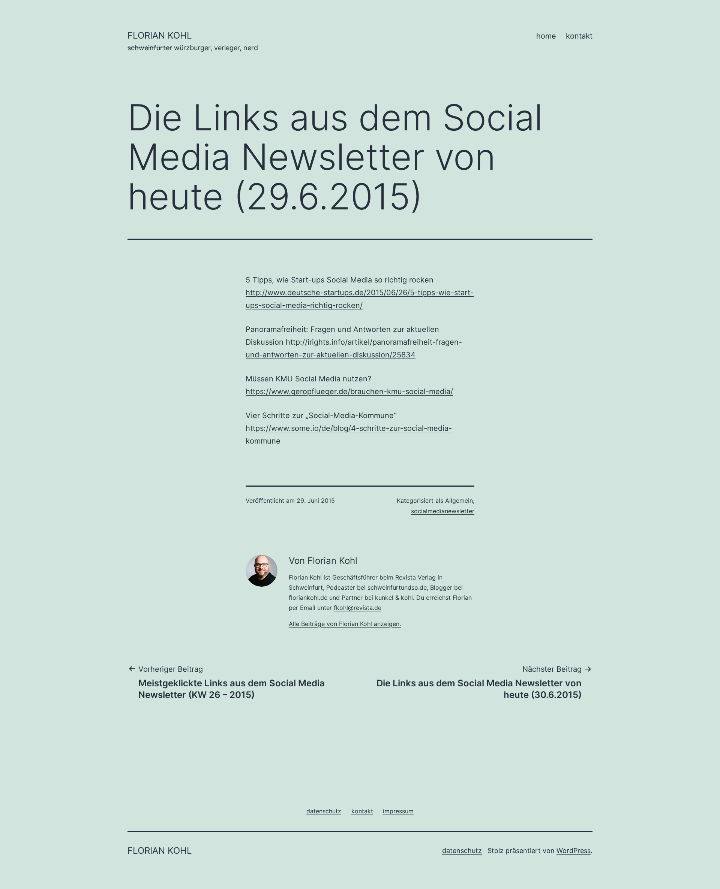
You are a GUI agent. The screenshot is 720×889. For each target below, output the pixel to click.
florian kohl (160, 35)
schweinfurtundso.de (397, 587)
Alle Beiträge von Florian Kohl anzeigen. (345, 624)
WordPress (573, 851)
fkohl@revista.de (357, 607)
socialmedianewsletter (442, 511)
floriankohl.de (308, 597)
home (546, 35)
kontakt (579, 35)
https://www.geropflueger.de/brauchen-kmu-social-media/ (349, 391)
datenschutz (462, 851)
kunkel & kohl (394, 597)
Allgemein (459, 500)
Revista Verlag (415, 577)
